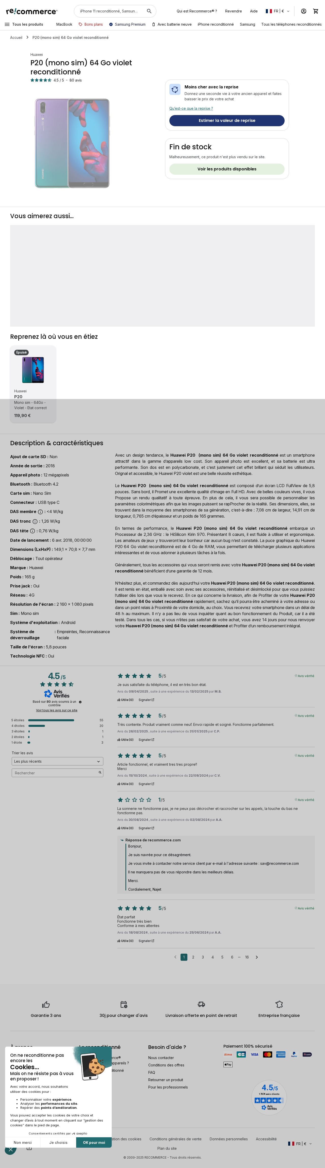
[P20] (33, 370)
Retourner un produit (165, 1080)
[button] (278, 11)
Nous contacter (161, 1057)
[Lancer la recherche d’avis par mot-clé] (100, 772)
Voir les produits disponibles (227, 169)
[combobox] (108, 11)
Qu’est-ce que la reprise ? (191, 108)
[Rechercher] (149, 11)
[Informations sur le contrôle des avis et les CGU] (80, 702)
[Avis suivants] (257, 957)
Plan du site (167, 1148)
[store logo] (32, 11)
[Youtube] (29, 1148)
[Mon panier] (316, 11)
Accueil (16, 37)
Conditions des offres (166, 1065)
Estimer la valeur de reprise (227, 120)
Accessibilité (266, 1139)
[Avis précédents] (175, 957)
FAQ (151, 1072)
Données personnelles (229, 1139)
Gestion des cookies (124, 1139)
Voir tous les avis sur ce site (56, 710)
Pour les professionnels (168, 1087)
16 (247, 957)
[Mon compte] (304, 11)
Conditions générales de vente (176, 1139)
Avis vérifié (306, 675)
